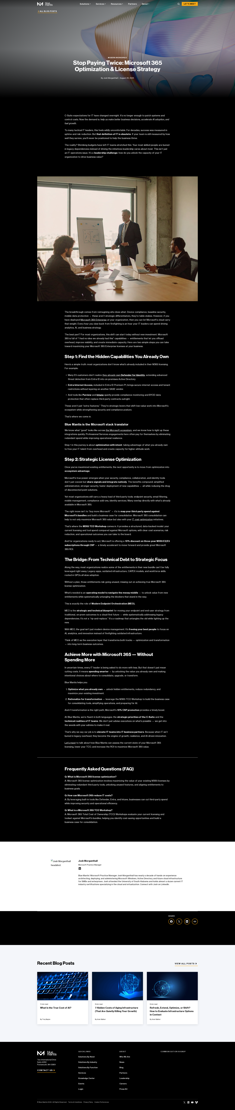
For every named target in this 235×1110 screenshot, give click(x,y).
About (145, 4)
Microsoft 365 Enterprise (94, 319)
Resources (116, 4)
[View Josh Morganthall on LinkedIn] (79, 869)
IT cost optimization (142, 519)
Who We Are (124, 1057)
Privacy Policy (88, 1102)
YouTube (192, 1102)
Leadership (124, 1078)
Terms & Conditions (75, 1102)
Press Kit (123, 1089)
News (121, 1062)
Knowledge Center (86, 1078)
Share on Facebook (171, 921)
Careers (123, 1084)
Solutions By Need (86, 1057)
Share (195, 921)
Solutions (84, 4)
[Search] (179, 4)
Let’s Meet (190, 4)
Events (81, 1084)
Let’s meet (70, 742)
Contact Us (45, 1070)
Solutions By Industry (87, 1062)
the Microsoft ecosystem (119, 430)
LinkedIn (188, 1102)
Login (80, 1089)
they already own (123, 375)
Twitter (184, 1102)
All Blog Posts (48, 11)
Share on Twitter (179, 921)
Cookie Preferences (101, 1102)
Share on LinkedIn (187, 921)
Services (100, 4)
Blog (121, 1067)
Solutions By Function (88, 1067)
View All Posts (185, 963)
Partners (132, 4)
